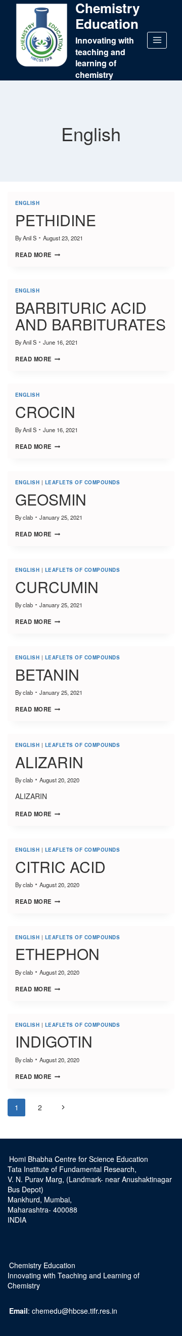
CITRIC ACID (60, 867)
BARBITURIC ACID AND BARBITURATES (90, 316)
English (27, 202)
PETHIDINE (55, 220)
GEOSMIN (50, 499)
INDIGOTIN (54, 1041)
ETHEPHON (57, 954)
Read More (37, 255)
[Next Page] (63, 1108)
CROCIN (45, 412)
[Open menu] (157, 40)
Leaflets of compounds (82, 482)
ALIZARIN (49, 762)
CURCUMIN (57, 587)
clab (28, 517)
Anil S (29, 238)
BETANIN (47, 674)
